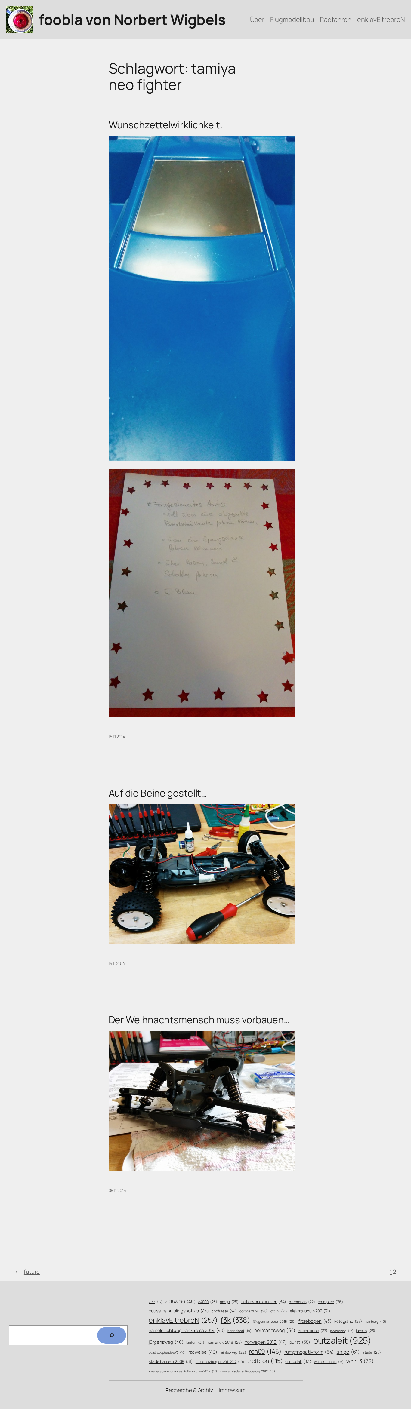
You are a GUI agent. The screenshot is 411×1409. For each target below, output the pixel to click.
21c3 (155, 1302)
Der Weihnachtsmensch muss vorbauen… (199, 1019)
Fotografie (348, 1321)
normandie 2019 (224, 1342)
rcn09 (265, 1351)
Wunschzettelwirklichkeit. (166, 124)
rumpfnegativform (309, 1352)
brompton (330, 1301)
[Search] (111, 1335)
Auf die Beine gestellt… (158, 792)
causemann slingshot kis (179, 1311)
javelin (365, 1330)
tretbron (265, 1361)
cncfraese (224, 1311)
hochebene (312, 1330)
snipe (348, 1351)
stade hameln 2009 (171, 1361)
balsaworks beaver (263, 1301)
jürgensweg (166, 1342)
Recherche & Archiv (189, 1390)
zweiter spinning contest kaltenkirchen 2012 (183, 1371)
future (27, 1271)
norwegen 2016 (266, 1342)
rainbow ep (233, 1352)
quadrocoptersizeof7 (167, 1352)
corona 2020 (253, 1311)
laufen (195, 1342)
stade (372, 1352)
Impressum (232, 1390)
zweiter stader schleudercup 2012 (247, 1371)
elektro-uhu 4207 (310, 1311)
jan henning (342, 1330)
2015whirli (180, 1301)
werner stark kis (329, 1362)
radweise (202, 1352)
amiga (229, 1301)
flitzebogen (315, 1321)
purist (299, 1342)
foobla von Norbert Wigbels (132, 19)
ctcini (278, 1311)
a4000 (207, 1301)
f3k (235, 1320)
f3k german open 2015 (274, 1321)
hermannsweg (274, 1330)
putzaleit (342, 1340)
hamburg (375, 1321)
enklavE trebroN (183, 1320)
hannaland (239, 1330)
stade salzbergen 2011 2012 (220, 1361)
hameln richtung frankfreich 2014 (187, 1330)
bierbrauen (302, 1302)
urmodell (298, 1361)
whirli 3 (360, 1360)
